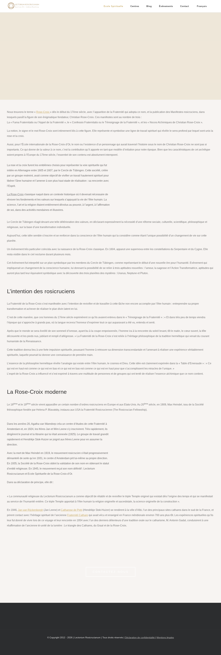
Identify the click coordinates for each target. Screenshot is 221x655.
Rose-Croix (43, 112)
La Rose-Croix (15, 194)
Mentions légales (165, 637)
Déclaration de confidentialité (140, 637)
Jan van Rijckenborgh (30, 510)
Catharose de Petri (71, 510)
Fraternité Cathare (77, 515)
